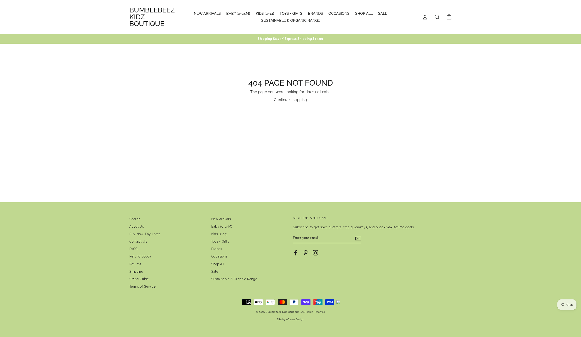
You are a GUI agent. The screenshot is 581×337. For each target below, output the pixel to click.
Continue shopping (290, 100)
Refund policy (140, 256)
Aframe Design (295, 319)
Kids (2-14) (265, 13)
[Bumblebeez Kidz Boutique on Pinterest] (305, 252)
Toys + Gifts (291, 13)
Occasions (339, 13)
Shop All (364, 13)
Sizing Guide (139, 279)
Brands (315, 13)
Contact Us (138, 241)
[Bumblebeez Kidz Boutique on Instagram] (315, 252)
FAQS (133, 249)
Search (134, 219)
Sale (382, 13)
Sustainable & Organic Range (290, 20)
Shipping (136, 271)
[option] (290, 38)
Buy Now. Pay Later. (145, 234)
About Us (136, 226)
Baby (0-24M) (238, 13)
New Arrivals (207, 13)
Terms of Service (142, 286)
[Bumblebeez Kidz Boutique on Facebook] (295, 252)
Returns (135, 264)
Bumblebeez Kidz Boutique (152, 17)
